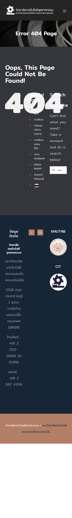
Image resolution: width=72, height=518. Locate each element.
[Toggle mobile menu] (65, 11)
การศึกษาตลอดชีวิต (38, 144)
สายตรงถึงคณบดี (39, 177)
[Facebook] (32, 232)
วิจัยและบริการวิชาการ (38, 130)
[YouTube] (40, 232)
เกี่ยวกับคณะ (38, 111)
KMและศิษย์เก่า (38, 167)
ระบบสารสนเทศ (39, 156)
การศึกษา (38, 120)
